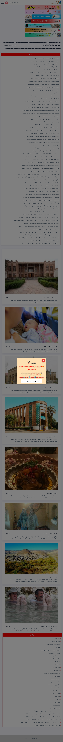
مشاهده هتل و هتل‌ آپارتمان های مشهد (31, 381)
